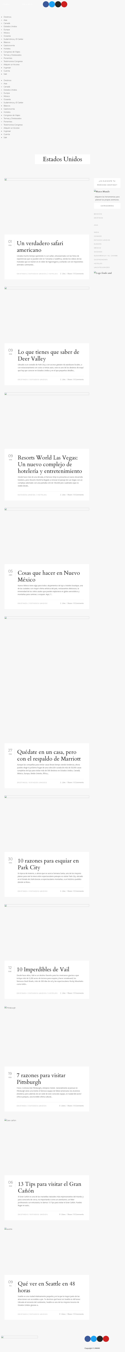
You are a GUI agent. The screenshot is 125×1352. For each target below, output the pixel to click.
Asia (5, 20)
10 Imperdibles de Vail (43, 969)
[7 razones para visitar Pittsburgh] (47, 1036)
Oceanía (7, 36)
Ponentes (8, 58)
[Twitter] (52, 4)
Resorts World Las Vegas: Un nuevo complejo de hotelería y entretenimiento (50, 464)
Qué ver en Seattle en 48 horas (46, 1287)
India (96, 232)
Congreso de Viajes (12, 52)
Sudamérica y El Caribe (13, 39)
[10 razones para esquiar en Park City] (47, 824)
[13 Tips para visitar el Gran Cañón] (47, 1147)
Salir (5, 74)
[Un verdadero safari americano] (47, 206)
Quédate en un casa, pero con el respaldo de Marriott (49, 755)
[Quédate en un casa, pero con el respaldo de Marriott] (47, 679)
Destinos (7, 17)
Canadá (7, 23)
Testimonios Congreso (13, 61)
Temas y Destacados (12, 55)
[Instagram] (58, 4)
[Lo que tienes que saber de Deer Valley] (47, 315)
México (7, 33)
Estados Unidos (10, 26)
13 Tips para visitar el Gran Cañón (49, 1187)
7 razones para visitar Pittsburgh (41, 1079)
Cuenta (7, 71)
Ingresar (7, 68)
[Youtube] (64, 4)
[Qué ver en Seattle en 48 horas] (47, 1251)
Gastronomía (9, 45)
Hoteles (7, 49)
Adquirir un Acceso (12, 64)
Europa (7, 30)
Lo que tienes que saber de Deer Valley (48, 355)
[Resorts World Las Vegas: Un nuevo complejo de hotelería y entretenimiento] (47, 421)
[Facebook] (46, 4)
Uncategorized (102, 267)
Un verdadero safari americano (40, 247)
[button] (62, 77)
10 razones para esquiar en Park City (48, 864)
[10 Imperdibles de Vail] (47, 932)
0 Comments (79, 274)
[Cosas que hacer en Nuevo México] (47, 536)
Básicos (7, 42)
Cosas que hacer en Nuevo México (49, 576)
